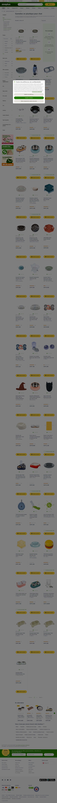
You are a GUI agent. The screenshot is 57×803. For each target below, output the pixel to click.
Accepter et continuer (29, 97)
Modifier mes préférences (29, 94)
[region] (29, 91)
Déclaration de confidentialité (37, 91)
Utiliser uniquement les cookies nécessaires (29, 101)
